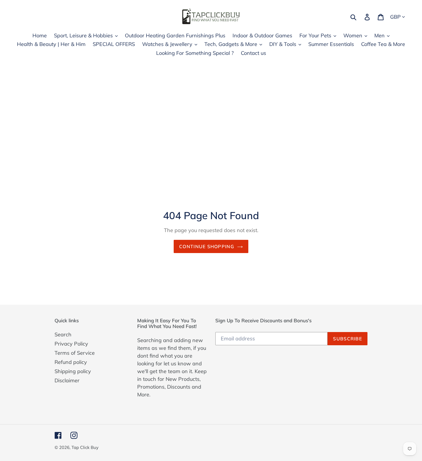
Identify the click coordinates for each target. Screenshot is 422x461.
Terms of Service (75, 353)
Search (63, 334)
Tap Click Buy (84, 447)
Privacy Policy (71, 343)
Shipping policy (73, 371)
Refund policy (71, 362)
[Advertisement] (211, 114)
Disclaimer (67, 380)
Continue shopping (206, 246)
